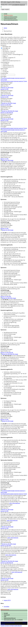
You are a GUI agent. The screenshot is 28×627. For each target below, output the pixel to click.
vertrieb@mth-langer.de (18, 4)
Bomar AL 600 (4, 120)
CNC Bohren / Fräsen (9, 51)
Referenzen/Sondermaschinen (11, 60)
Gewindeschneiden (8, 53)
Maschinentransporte (11, 20)
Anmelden (6, 606)
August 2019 (7, 600)
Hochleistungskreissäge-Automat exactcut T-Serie (14, 81)
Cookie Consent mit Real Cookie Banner (11, 625)
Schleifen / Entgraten (9, 57)
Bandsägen (7, 46)
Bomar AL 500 (4, 97)
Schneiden (6, 59)
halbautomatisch (8, 67)
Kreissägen (6, 48)
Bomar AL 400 (4, 89)
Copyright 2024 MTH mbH (8, 622)
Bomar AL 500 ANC (6, 104)
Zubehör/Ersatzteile (10, 18)
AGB (5, 616)
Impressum (7, 614)
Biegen (5, 56)
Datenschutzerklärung (9, 618)
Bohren (5, 49)
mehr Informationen (14, 503)
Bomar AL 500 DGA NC (7, 112)
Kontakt (6, 613)
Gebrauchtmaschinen (10, 17)
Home (5, 13)
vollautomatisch (8, 65)
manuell (6, 64)
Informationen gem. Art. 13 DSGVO (13, 619)
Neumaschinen (8, 15)
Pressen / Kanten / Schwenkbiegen (13, 54)
